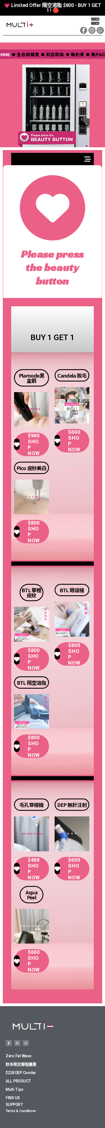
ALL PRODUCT (18, 1081)
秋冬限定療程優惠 (21, 1064)
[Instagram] (91, 30)
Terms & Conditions (21, 1111)
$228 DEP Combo (21, 1072)
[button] (71, 25)
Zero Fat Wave (18, 1056)
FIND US (13, 1098)
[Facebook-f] (83, 30)
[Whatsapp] (100, 30)
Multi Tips (14, 1089)
